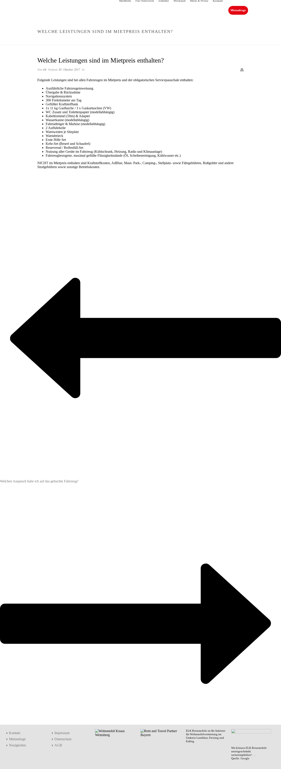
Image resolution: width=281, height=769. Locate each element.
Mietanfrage (238, 10)
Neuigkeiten (17, 745)
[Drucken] (242, 70)
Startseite (156, 41)
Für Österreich (144, 0)
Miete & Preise (199, 0)
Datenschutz (63, 739)
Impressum (62, 733)
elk (44, 69)
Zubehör (163, 0)
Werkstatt (179, 0)
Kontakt (218, 0)
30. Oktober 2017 (69, 69)
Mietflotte (125, 0)
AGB (58, 745)
